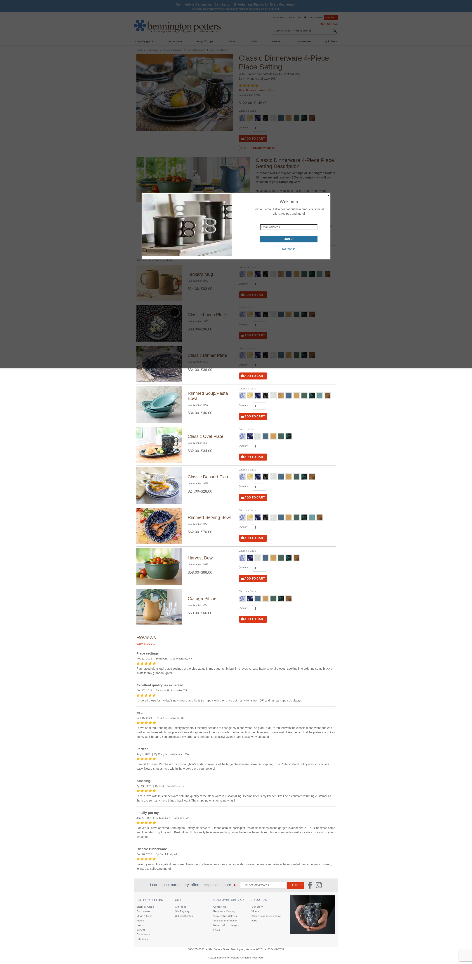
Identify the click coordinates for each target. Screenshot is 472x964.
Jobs (254, 920)
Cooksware (143, 911)
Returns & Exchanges (226, 925)
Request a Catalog (224, 911)
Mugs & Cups (144, 915)
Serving (141, 929)
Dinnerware (143, 934)
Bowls (140, 925)
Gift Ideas (142, 938)
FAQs (216, 929)
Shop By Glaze (145, 906)
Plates (140, 920)
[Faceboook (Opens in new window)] (310, 885)
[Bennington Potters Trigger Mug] (312, 914)
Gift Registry (182, 911)
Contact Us (219, 906)
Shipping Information (225, 920)
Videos (255, 911)
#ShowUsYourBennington (266, 915)
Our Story (257, 906)
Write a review (145, 644)
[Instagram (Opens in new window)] (319, 885)
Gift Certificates (184, 915)
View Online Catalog (225, 915)
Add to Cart (254, 375)
